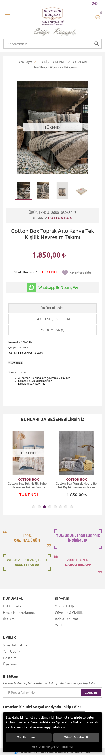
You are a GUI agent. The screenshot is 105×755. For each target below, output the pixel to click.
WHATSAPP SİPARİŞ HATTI (27, 562)
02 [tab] (39, 506)
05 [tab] (55, 506)
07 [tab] (65, 506)
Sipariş (62, 598)
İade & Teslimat (66, 619)
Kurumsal (13, 598)
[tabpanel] (28, 466)
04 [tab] (49, 506)
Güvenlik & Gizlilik (69, 613)
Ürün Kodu (39, 212)
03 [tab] (44, 506)
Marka (39, 218)
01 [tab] (33, 506)
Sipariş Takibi (65, 606)
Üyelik (9, 638)
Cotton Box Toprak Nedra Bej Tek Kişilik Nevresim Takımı (76, 485)
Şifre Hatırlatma (15, 645)
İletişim (9, 619)
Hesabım (9, 658)
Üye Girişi (10, 664)
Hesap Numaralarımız (19, 613)
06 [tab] (60, 506)
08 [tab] (71, 506)
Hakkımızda (12, 606)
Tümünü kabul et (76, 737)
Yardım (60, 625)
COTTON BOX (60, 218)
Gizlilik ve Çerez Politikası (54, 746)
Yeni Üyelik (11, 651)
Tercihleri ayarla (28, 737)
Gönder (91, 692)
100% (27, 538)
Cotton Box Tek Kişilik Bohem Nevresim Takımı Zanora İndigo (28, 485)
